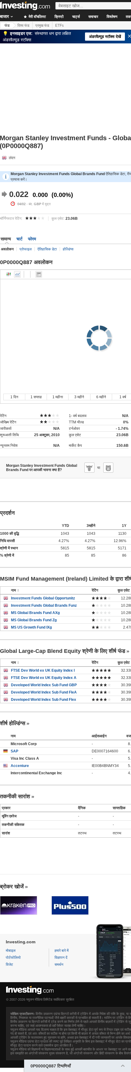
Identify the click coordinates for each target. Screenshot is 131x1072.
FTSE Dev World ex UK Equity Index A (43, 678)
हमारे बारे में (62, 950)
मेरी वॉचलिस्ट (37, 17)
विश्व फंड (23, 25)
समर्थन (59, 964)
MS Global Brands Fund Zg (34, 620)
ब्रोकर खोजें (12, 887)
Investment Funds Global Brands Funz (44, 605)
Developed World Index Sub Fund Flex (43, 699)
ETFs (59, 25)
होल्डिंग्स (68, 249)
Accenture (20, 766)
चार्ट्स (76, 17)
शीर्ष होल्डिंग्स (12, 723)
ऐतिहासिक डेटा (47, 249)
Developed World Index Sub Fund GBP (44, 685)
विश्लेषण (112, 17)
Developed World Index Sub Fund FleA (44, 692)
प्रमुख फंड (42, 25)
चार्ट (19, 238)
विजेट (9, 964)
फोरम (32, 238)
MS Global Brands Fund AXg (35, 613)
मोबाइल (11, 950)
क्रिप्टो (59, 17)
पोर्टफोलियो (13, 957)
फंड (7, 25)
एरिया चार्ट (17, 274)
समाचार (93, 17)
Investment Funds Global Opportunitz (43, 598)
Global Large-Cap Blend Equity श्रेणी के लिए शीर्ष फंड (62, 651)
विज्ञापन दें (61, 957)
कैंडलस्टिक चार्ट (8, 274)
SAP (14, 751)
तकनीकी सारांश (15, 796)
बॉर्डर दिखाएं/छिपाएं (38, 274)
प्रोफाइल (25, 249)
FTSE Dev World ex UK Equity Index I (43, 670)
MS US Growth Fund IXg (31, 627)
